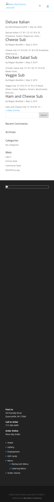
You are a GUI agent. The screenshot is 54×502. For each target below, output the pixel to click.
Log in (8, 156)
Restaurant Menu (20, 464)
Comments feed (13, 165)
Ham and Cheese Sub (24, 96)
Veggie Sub (15, 75)
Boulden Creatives (33, 498)
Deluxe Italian (17, 21)
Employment (13, 451)
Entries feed (11, 161)
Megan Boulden (16, 44)
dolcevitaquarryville (17, 27)
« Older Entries (12, 110)
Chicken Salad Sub (21, 57)
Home (10, 442)
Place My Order (12, 434)
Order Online (13, 473)
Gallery (10, 447)
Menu (10, 460)
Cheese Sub (15, 39)
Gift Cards (12, 456)
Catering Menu (19, 468)
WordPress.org (12, 170)
